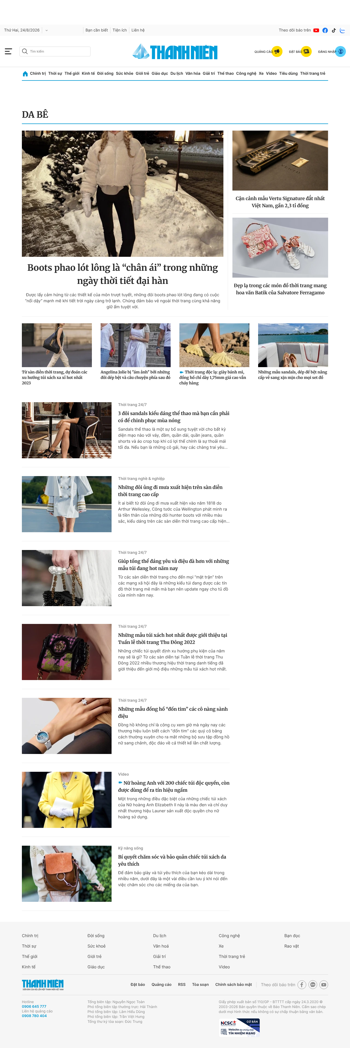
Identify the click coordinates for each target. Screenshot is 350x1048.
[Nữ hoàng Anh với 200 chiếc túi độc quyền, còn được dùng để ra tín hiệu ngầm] (67, 800)
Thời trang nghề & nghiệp (141, 478)
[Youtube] (316, 30)
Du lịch (176, 73)
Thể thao (225, 73)
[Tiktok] (334, 30)
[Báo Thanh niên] (42, 985)
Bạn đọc (292, 935)
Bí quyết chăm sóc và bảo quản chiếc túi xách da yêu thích (172, 860)
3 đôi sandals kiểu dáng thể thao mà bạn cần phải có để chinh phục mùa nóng (173, 417)
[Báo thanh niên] (175, 51)
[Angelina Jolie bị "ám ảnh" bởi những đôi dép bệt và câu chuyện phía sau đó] (136, 345)
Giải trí (209, 73)
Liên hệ (138, 30)
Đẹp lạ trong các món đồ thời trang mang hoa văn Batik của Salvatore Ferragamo (280, 289)
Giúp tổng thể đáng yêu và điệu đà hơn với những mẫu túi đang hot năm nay (173, 564)
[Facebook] (325, 30)
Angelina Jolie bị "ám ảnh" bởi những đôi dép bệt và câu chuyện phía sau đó (135, 375)
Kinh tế (88, 73)
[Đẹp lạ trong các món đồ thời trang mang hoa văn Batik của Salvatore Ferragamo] (280, 248)
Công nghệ (246, 73)
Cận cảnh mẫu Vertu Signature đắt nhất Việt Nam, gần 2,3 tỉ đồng (280, 202)
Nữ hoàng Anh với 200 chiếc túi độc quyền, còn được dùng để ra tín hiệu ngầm (174, 786)
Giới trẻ (142, 73)
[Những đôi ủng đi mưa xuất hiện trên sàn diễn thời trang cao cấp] (67, 504)
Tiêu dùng (288, 73)
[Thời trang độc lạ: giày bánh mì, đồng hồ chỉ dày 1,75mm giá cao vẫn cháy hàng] (214, 345)
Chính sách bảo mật (233, 984)
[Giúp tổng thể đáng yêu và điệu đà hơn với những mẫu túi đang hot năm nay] (67, 578)
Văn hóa (192, 73)
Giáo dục (159, 73)
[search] (55, 51)
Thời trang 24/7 (132, 404)
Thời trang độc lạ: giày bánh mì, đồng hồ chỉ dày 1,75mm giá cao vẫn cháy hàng (212, 377)
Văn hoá (161, 946)
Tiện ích (120, 30)
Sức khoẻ (97, 946)
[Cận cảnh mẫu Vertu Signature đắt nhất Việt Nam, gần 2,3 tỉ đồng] (280, 161)
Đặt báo (138, 984)
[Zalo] (342, 30)
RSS (181, 984)
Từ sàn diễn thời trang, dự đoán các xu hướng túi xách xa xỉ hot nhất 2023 (54, 377)
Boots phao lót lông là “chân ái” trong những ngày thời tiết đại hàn (122, 274)
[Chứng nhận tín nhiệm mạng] (239, 1027)
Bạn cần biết (97, 30)
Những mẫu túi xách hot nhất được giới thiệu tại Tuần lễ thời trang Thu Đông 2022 (172, 638)
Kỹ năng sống (130, 848)
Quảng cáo (161, 984)
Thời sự (55, 73)
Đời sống (105, 73)
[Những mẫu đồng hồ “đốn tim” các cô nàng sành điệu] (67, 726)
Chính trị (38, 73)
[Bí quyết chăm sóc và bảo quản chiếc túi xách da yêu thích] (67, 874)
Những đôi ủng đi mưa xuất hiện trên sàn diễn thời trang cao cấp (170, 490)
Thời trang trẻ (312, 73)
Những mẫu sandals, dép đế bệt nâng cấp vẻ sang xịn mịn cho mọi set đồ (292, 375)
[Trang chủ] (25, 73)
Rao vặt (291, 946)
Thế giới (72, 73)
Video (271, 73)
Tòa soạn (200, 984)
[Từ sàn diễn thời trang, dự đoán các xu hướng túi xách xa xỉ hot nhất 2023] (57, 345)
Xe (261, 73)
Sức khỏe (124, 73)
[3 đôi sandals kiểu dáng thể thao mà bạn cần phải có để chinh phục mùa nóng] (67, 430)
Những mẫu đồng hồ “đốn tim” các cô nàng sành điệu (173, 712)
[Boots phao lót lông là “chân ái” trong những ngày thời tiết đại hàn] (122, 194)
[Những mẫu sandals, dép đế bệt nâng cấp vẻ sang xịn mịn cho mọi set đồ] (293, 345)
